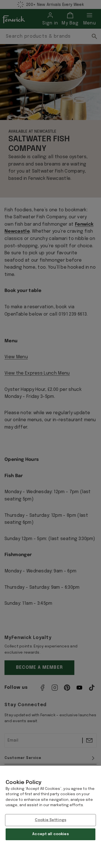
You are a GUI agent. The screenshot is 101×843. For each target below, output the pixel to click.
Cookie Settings (50, 820)
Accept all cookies (50, 834)
